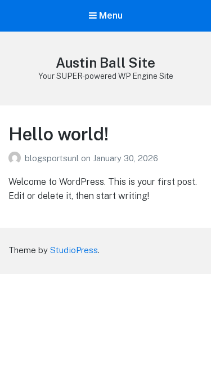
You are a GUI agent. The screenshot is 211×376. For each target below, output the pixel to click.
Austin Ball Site (105, 62)
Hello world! (58, 133)
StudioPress (74, 250)
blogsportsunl (53, 158)
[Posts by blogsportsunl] (16, 158)
